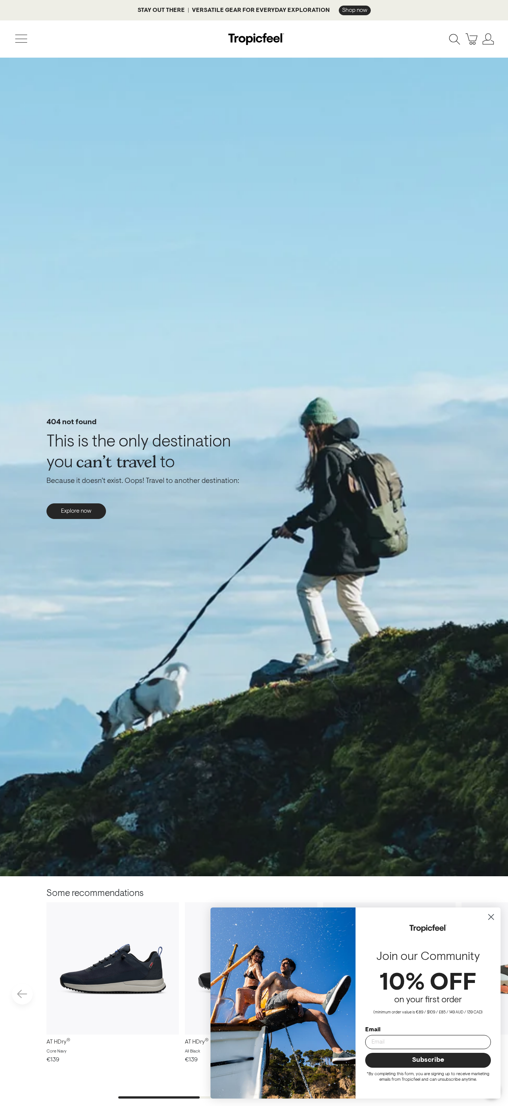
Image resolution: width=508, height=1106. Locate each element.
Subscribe (428, 1060)
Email (372, 1030)
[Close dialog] (491, 916)
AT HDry (58, 1042)
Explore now (76, 511)
